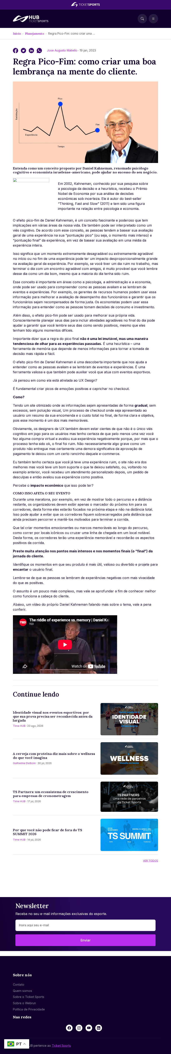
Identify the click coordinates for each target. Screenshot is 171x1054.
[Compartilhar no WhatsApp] (39, 50)
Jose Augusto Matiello (62, 50)
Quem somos (22, 991)
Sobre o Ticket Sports (28, 997)
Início (17, 33)
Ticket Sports (61, 1045)
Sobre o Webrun (24, 1003)
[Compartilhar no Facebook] (16, 50)
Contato (18, 984)
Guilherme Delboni (24, 763)
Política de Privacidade (29, 1009)
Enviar (85, 940)
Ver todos (150, 860)
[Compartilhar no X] (24, 50)
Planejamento (34, 33)
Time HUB (19, 725)
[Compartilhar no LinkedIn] (32, 50)
